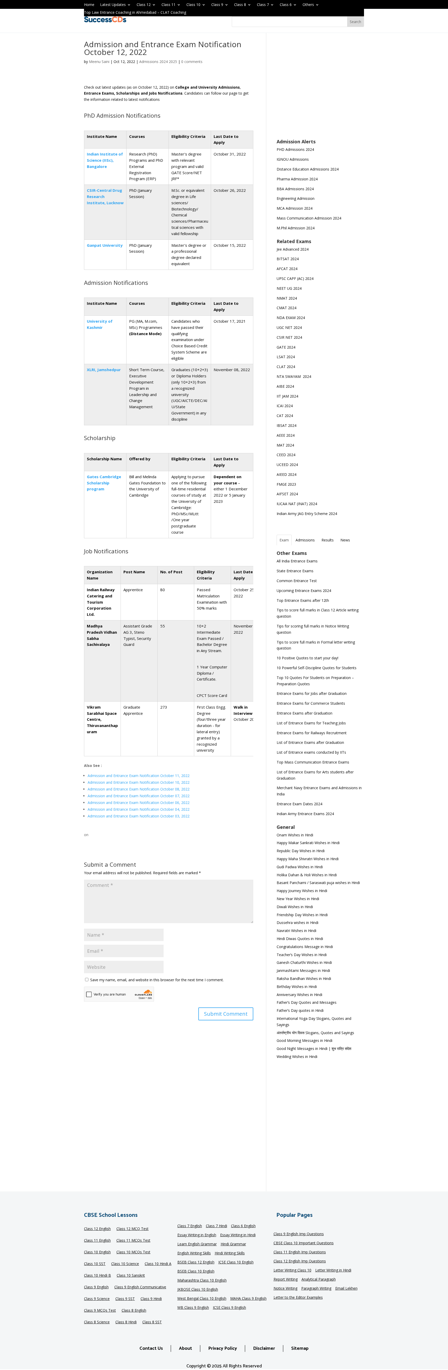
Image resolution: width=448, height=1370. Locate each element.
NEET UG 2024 (289, 288)
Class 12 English (97, 1229)
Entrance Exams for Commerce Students (311, 703)
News (345, 540)
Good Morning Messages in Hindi (304, 1040)
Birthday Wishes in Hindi (297, 986)
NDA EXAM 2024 (291, 317)
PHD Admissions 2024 (295, 149)
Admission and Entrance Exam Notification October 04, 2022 (139, 809)
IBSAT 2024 (287, 425)
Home (89, 5)
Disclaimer (264, 1348)
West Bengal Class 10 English (201, 1299)
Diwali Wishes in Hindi (295, 906)
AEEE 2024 (286, 435)
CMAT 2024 (286, 307)
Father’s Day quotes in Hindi (300, 1010)
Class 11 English (97, 1241)
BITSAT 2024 (288, 258)
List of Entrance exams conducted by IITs (311, 752)
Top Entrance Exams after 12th (303, 600)
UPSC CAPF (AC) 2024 (295, 278)
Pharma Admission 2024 (297, 178)
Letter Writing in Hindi (333, 1270)
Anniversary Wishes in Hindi (299, 994)
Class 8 (240, 5)
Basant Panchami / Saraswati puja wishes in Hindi (318, 882)
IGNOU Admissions (293, 159)
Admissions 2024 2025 (158, 61)
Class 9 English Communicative (140, 1287)
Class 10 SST (95, 1264)
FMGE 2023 (286, 484)
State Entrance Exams (295, 570)
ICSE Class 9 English (229, 1308)
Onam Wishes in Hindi (295, 834)
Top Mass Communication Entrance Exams (313, 762)
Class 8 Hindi (126, 1322)
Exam (284, 540)
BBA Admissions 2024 (295, 188)
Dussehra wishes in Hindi (297, 922)
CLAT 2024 (286, 366)
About (185, 1348)
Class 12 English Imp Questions (300, 1261)
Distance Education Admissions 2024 (308, 169)
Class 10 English (97, 1252)
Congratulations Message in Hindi (305, 946)
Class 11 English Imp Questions (300, 1252)
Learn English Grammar (197, 1244)
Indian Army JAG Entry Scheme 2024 (307, 513)
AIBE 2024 (286, 386)
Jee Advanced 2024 (293, 249)
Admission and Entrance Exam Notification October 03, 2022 (139, 816)
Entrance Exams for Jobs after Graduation (312, 693)
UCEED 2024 (287, 464)
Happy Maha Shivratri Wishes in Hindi (308, 858)
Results (327, 540)
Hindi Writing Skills (230, 1253)
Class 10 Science (125, 1264)
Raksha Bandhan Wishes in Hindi (304, 978)
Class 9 (217, 5)
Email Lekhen (346, 1289)
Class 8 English (134, 1311)
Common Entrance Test (297, 580)
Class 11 (169, 5)
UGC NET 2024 (289, 327)
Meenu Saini (99, 61)
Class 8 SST (152, 1322)
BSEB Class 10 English (195, 1271)
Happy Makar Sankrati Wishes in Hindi (308, 842)
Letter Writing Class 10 (292, 1270)
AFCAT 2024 (287, 268)
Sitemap (300, 1348)
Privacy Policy (222, 1348)
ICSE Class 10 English (236, 1262)
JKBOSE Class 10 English (197, 1290)
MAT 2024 (286, 445)
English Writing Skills (194, 1253)
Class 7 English (189, 1226)
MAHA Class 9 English (248, 1299)
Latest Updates (113, 5)
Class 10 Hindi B (97, 1276)
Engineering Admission (295, 198)
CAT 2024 (285, 415)
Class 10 (193, 5)
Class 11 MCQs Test (133, 1241)
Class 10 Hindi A (158, 1264)
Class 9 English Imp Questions (299, 1234)
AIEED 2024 (287, 474)
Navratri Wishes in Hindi (296, 930)
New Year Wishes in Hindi (298, 898)
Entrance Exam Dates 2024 (299, 803)
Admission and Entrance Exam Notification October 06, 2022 (139, 802)
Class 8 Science (97, 1322)
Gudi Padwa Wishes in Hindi (300, 866)
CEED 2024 (286, 454)
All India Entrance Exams (297, 561)
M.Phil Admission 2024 (295, 227)
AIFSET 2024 (287, 493)
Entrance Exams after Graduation (304, 713)
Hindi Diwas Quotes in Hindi (300, 938)
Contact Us (151, 1348)
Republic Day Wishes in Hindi (301, 850)
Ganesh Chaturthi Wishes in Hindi (304, 962)
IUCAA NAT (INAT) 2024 (297, 503)
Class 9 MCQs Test (100, 1311)
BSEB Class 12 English (195, 1262)
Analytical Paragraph (319, 1279)
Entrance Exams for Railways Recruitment (312, 732)
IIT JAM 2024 (288, 396)
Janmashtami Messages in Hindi (303, 970)
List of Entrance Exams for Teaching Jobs (311, 723)
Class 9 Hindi (151, 1299)
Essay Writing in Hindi (238, 1235)
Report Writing (286, 1279)
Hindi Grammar (233, 1244)
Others (308, 5)
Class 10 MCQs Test (133, 1252)
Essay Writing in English (196, 1235)
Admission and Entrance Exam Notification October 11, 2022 (139, 775)
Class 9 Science (97, 1299)
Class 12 (144, 5)
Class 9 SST (125, 1299)
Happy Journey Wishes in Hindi (302, 890)
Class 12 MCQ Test (132, 1229)
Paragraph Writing (316, 1289)
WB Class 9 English (193, 1308)
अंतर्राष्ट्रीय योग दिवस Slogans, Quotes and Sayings (315, 1032)
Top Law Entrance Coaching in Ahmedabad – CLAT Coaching (135, 13)
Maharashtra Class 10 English (202, 1281)
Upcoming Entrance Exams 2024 (304, 590)
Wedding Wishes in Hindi (297, 1056)
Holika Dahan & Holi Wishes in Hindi (307, 874)
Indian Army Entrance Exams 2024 (305, 813)
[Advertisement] (320, 89)
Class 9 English (96, 1287)
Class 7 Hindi (216, 1226)
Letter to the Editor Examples (298, 1298)
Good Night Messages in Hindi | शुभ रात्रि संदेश (314, 1048)
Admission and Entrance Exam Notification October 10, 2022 (139, 782)
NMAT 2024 (287, 298)
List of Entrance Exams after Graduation (310, 742)
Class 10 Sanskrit (131, 1276)
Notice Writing (285, 1289)
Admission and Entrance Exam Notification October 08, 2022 (139, 789)
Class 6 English (243, 1226)
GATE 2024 (286, 347)
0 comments (191, 61)
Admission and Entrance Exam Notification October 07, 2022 (139, 795)
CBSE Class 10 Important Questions (304, 1243)
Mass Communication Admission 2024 (309, 218)
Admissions (305, 540)
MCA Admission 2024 (294, 208)
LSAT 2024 (286, 356)
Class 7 (263, 5)
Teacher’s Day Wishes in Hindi (302, 954)
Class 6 (286, 5)
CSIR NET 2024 (289, 337)
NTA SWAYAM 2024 (294, 376)
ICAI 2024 (285, 405)
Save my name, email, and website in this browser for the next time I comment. (157, 979)
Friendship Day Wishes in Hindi (302, 914)
